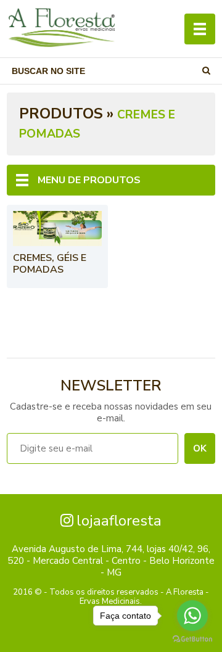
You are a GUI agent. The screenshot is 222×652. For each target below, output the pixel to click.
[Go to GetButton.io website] (192, 639)
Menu (199, 29)
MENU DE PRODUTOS (89, 180)
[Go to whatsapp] (192, 615)
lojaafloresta (119, 520)
